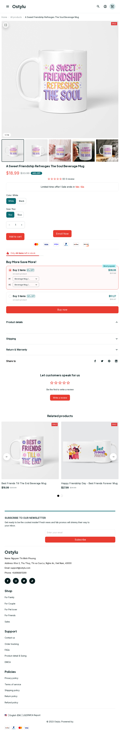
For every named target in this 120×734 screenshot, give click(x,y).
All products (16, 17)
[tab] (58, 496)
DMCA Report (33, 715)
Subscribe (80, 539)
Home (4, 17)
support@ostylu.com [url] (20, 568)
